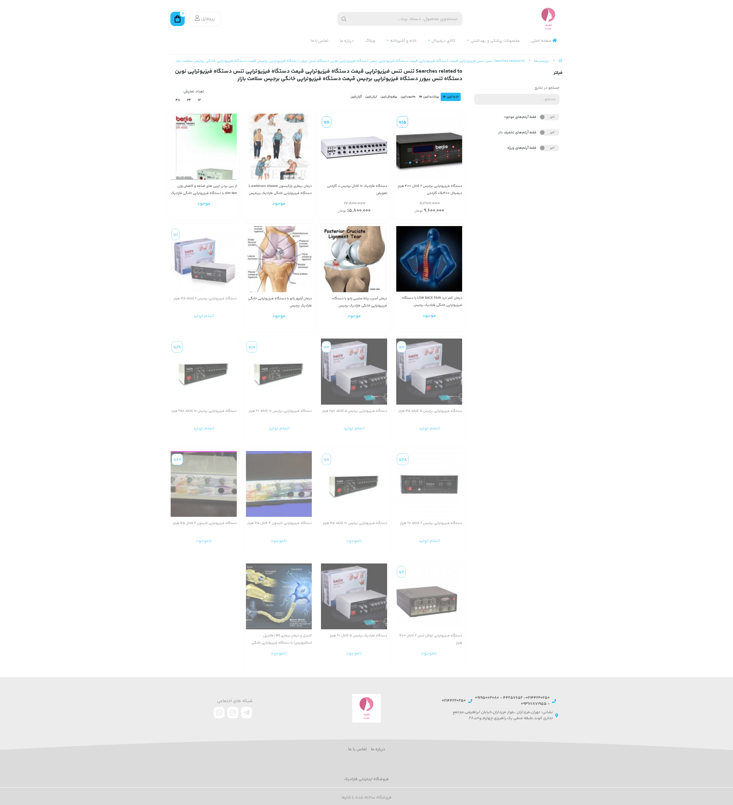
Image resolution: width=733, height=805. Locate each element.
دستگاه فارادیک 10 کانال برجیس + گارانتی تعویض (357, 189)
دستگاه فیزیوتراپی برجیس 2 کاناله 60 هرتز (431, 523)
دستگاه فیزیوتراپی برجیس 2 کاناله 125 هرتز (205, 298)
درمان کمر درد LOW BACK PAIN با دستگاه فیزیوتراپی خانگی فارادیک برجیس (432, 301)
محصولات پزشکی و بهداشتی (495, 41)
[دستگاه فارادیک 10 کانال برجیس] (354, 147)
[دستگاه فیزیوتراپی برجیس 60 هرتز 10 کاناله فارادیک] (279, 372)
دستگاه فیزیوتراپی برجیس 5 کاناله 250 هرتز (354, 411)
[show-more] (307, 150)
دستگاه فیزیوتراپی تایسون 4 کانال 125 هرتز (279, 523)
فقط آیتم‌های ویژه (521, 148)
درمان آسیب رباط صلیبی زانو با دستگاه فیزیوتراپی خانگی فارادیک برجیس (359, 302)
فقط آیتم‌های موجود (520, 117)
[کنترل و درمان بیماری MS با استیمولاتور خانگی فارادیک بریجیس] (279, 596)
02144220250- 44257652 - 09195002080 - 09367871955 (512, 701)
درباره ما (347, 41)
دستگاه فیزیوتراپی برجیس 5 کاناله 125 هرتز (430, 411)
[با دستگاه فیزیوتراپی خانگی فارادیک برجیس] (429, 259)
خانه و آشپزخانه (403, 41)
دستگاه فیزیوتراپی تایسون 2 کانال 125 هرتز (205, 523)
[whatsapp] (219, 712)
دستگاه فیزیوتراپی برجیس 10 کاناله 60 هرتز (280, 411)
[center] (344, 19)
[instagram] (232, 712)
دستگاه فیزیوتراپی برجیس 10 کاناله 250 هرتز (204, 411)
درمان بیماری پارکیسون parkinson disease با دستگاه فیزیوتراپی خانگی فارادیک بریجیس (280, 189)
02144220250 (454, 701)
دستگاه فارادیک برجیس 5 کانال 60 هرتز (358, 635)
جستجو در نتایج (547, 88)
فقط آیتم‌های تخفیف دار (517, 132)
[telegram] (246, 712)
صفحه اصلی (541, 41)
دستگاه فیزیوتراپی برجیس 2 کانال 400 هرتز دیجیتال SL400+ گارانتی (430, 189)
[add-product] (457, 150)
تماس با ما (319, 41)
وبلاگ (370, 41)
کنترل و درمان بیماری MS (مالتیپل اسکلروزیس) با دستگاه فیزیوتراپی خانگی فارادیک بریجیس (282, 639)
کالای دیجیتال (443, 41)
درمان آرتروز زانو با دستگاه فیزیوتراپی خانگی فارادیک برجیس (280, 302)
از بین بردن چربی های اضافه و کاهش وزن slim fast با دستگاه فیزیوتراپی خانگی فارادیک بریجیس (204, 189)
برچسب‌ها (541, 61)
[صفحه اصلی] (560, 61)
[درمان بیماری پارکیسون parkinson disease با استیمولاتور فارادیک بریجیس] (279, 147)
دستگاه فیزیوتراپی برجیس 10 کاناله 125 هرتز (355, 523)
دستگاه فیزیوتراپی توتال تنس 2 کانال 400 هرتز (430, 639)
